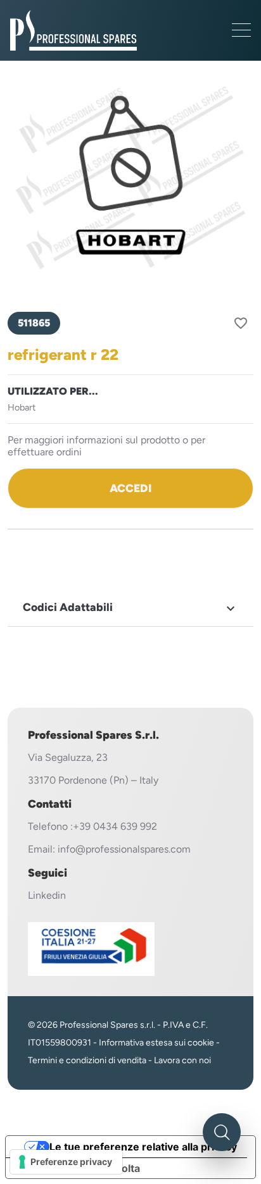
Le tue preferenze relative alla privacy (143, 1146)
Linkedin (47, 895)
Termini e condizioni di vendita (87, 1060)
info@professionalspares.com (124, 849)
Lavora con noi (182, 1060)
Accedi (130, 488)
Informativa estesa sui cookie (156, 1042)
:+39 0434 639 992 (113, 826)
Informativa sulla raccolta (78, 1168)
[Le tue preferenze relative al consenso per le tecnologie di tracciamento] (66, 1162)
